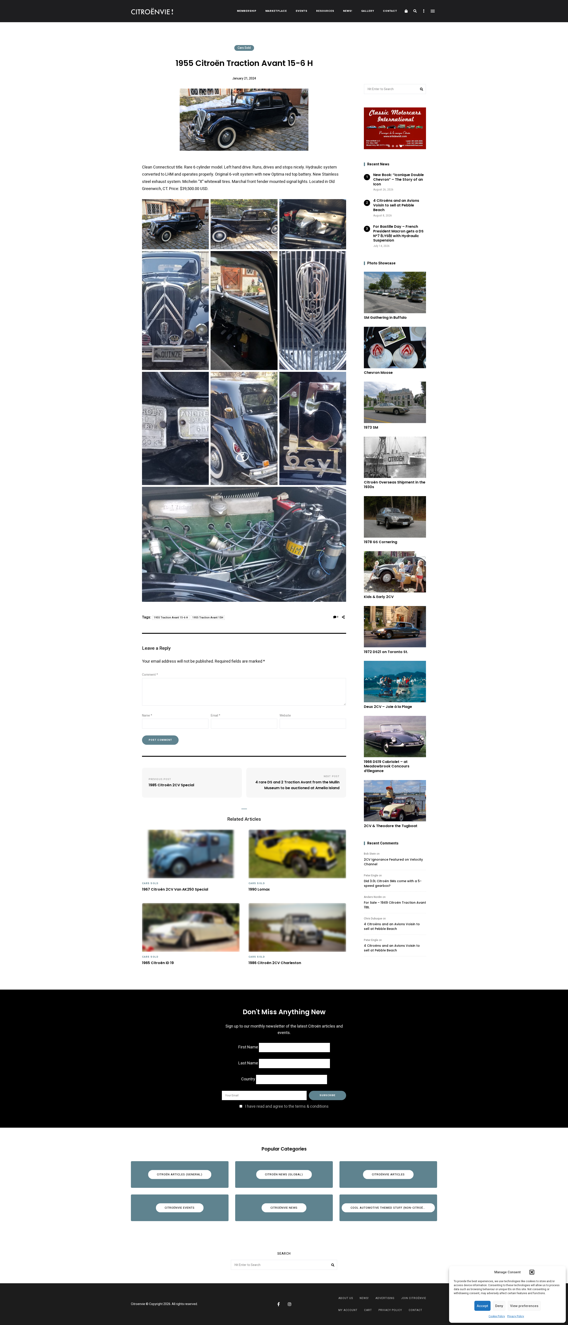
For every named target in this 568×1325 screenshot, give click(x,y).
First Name (248, 1047)
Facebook (278, 1304)
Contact (390, 11)
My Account (347, 1310)
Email (215, 715)
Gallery (367, 11)
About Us (345, 1298)
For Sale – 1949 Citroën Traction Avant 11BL (395, 904)
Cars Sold (244, 48)
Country (248, 1079)
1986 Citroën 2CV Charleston (274, 963)
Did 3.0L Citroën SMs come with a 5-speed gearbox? (393, 883)
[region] (395, 128)
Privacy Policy (515, 1316)
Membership (246, 11)
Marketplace (276, 11)
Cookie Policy (497, 1316)
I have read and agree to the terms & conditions (287, 1106)
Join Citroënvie (413, 1298)
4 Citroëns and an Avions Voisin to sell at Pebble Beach (392, 926)
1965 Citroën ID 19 (158, 963)
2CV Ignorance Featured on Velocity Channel (393, 861)
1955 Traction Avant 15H (207, 618)
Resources (325, 11)
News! (347, 11)
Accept (482, 1305)
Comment (150, 674)
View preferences (524, 1305)
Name (147, 715)
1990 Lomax (259, 889)
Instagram (289, 1304)
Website (285, 715)
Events (301, 11)
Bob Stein (370, 854)
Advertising (384, 1298)
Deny (499, 1305)
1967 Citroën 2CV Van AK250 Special (175, 889)
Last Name (248, 1063)
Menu (432, 11)
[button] (532, 1272)
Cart (368, 1310)
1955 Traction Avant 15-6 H (171, 618)
